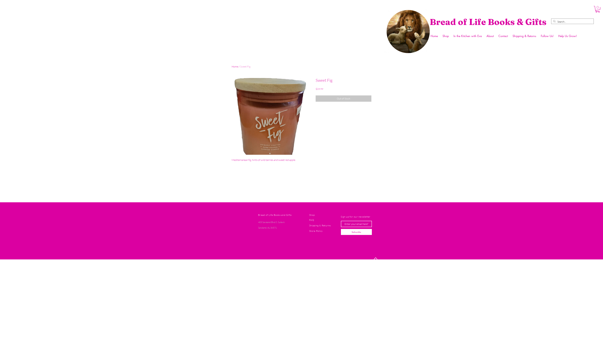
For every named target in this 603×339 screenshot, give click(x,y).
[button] (598, 9)
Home (235, 66)
